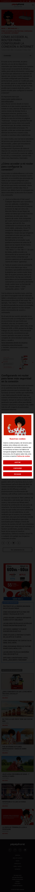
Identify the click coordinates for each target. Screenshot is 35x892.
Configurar (17, 468)
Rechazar (17, 474)
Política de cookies (23, 456)
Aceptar (17, 462)
